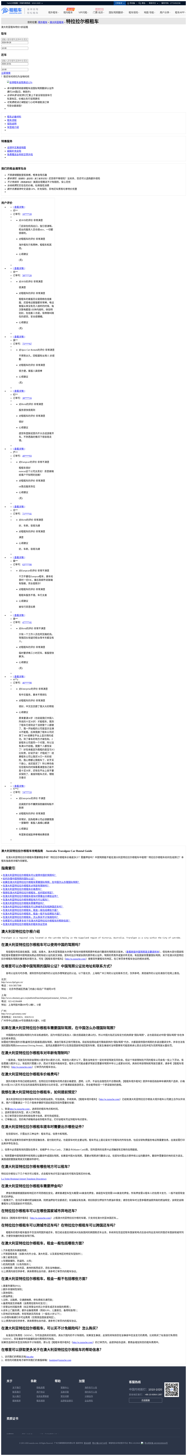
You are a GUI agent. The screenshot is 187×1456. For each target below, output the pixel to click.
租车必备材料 (14, 116)
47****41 (27, 622)
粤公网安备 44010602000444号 (156, 1443)
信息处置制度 (43, 1396)
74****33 (27, 792)
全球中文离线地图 (16, 147)
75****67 (27, 344)
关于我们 (16, 1388)
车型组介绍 (13, 127)
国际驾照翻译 (116, 12)
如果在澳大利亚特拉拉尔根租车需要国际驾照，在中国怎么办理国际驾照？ (41, 882)
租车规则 (41, 1401)
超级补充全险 (14, 151)
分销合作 (89, 1396)
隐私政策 (41, 1388)
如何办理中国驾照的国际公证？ (19, 878)
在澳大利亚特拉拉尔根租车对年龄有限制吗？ (26, 885)
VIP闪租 (83, 12)
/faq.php (29, 1356)
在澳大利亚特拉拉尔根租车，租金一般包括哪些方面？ (31, 910)
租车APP (180, 12)
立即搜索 (6, 73)
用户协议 (41, 1392)
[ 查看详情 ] (19, 207)
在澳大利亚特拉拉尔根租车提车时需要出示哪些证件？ (31, 896)
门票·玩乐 (98, 12)
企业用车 (89, 1401)
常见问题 (65, 1396)
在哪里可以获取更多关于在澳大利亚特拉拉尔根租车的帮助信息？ (37, 920)
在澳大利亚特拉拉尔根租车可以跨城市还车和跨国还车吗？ (33, 906)
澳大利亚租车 (57, 22)
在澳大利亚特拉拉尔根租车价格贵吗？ (23, 889)
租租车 (11, 10)
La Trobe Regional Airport (13, 1179)
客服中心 (65, 1388)
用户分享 (164, 12)
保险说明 (12, 123)
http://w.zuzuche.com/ (76, 959)
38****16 (27, 398)
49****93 (27, 456)
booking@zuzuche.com (60, 1360)
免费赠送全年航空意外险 (20, 154)
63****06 (27, 564)
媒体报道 (16, 1401)
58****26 (27, 275)
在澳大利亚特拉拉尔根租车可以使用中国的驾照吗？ (30, 875)
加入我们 (16, 1396)
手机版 (132, 3)
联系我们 (16, 1392)
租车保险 (133, 12)
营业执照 (87, 1443)
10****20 (27, 214)
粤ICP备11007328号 (99, 1443)
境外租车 (53, 12)
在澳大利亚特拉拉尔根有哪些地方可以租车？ (26, 899)
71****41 (27, 513)
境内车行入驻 (91, 1392)
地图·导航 (149, 12)
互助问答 (65, 1392)
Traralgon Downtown (36, 1179)
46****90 (27, 683)
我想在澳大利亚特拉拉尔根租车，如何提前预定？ (28, 892)
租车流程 (12, 120)
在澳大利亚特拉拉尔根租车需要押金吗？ (24, 903)
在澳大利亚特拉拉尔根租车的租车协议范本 (25, 924)
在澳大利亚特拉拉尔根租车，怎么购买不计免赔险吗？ (31, 917)
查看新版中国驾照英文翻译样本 (142, 952)
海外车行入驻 (91, 1388)
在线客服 (146, 1400)
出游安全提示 (67, 1401)
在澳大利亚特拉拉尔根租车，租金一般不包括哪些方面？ (32, 913)
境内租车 (68, 12)
